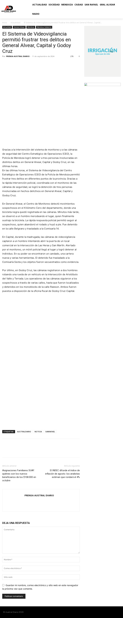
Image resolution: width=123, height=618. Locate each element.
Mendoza (30, 27)
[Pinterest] (20, 63)
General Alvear (19, 27)
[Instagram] (108, 612)
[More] (35, 63)
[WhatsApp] (27, 63)
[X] (13, 63)
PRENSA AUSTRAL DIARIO (17, 56)
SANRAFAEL (50, 431)
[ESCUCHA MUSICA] (41, 134)
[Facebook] (5, 63)
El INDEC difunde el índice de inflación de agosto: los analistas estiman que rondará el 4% (62, 474)
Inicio (4, 22)
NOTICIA (38, 431)
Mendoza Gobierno (44, 27)
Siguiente (75, 301)
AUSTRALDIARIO (24, 431)
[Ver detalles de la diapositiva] (41, 316)
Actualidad (15, 22)
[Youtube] (118, 612)
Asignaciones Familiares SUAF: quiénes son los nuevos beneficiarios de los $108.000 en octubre (19, 475)
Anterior (6, 301)
